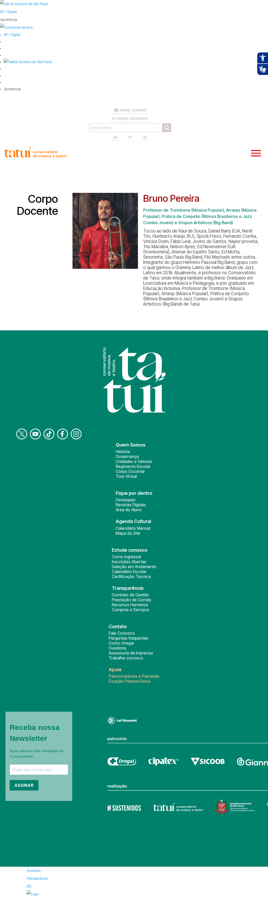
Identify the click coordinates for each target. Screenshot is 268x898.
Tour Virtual (126, 476)
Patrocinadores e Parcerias (134, 676)
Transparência (37, 878)
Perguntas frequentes (128, 638)
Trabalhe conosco (126, 658)
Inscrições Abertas (129, 561)
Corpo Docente (130, 471)
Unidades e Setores (134, 461)
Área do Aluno (129, 509)
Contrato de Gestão (130, 594)
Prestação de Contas (131, 599)
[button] (28, 62)
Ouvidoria (117, 648)
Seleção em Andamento (134, 566)
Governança (127, 456)
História (123, 451)
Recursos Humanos (130, 604)
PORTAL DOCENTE (133, 110)
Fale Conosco (122, 633)
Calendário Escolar (129, 571)
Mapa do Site (128, 533)
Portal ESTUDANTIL (132, 118)
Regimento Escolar (133, 466)
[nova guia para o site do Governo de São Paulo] (16, 27)
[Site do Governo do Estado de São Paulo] (24, 4)
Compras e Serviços (130, 609)
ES (145, 137)
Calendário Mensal (133, 528)
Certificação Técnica (131, 576)
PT (130, 137)
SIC (29, 886)
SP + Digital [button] (12, 35)
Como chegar (121, 643)
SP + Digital (8, 12)
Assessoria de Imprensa (131, 653)
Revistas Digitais (131, 504)
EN (115, 137)
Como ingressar (126, 556)
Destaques (126, 499)
